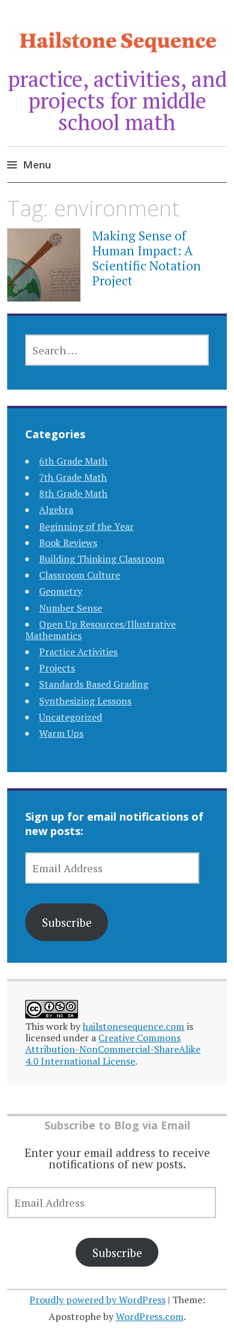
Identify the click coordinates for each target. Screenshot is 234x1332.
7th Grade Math (73, 477)
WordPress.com (150, 1316)
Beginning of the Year (86, 526)
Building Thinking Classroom (101, 558)
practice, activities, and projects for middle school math (117, 100)
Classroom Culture (79, 574)
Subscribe (67, 922)
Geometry (60, 591)
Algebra (56, 509)
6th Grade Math (73, 461)
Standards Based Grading (93, 684)
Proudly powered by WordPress (97, 1299)
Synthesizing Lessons (85, 700)
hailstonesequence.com (133, 1026)
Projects (57, 667)
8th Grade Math (73, 493)
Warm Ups (61, 733)
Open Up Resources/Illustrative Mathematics (100, 629)
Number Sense (70, 607)
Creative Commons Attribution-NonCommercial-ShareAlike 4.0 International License (112, 1049)
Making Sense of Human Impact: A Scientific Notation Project (146, 258)
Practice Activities (78, 651)
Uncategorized (70, 717)
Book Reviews (68, 542)
